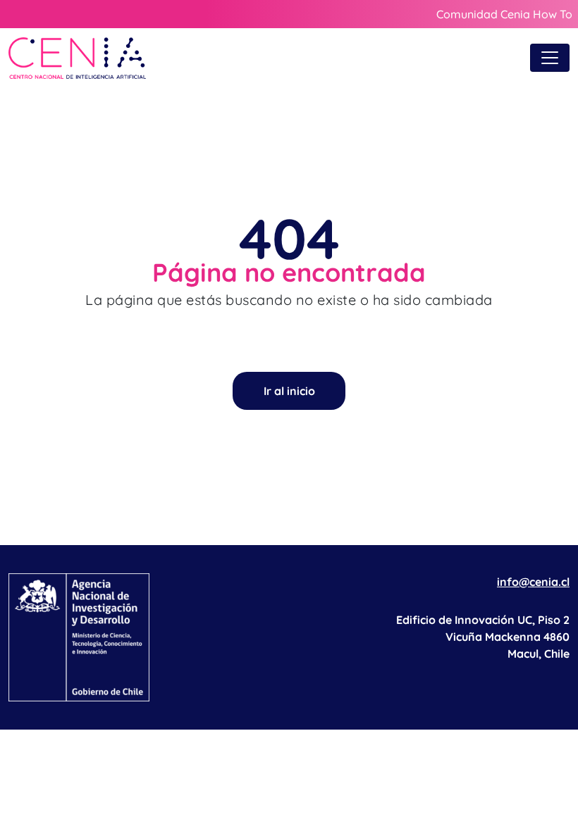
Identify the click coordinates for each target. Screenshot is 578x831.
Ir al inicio (289, 391)
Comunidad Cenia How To (504, 14)
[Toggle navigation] (550, 58)
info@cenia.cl (533, 582)
